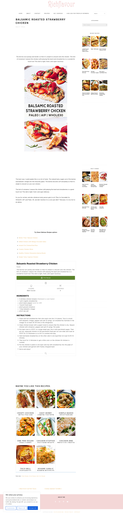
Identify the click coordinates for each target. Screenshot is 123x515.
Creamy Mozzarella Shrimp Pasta (94, 185)
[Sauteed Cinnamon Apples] (95, 64)
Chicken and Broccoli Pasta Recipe (94, 208)
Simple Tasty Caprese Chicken (28, 257)
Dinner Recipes (32, 476)
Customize (11, 508)
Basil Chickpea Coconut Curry (102, 49)
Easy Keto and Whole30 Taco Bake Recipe (102, 230)
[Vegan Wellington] (95, 41)
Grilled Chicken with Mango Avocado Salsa (32, 241)
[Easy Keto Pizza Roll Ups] (86, 64)
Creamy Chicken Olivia (26, 249)
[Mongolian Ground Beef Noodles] (103, 85)
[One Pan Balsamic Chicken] (95, 222)
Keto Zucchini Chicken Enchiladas (85, 185)
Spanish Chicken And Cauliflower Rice (86, 94)
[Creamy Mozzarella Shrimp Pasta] (95, 176)
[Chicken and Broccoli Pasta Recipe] (95, 199)
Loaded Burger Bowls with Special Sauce (85, 50)
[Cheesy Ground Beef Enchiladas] (95, 85)
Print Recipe (47, 278)
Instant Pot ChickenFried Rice (28, 245)
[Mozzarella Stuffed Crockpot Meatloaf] (86, 222)
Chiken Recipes (24, 476)
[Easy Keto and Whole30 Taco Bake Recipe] (103, 222)
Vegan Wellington (95, 49)
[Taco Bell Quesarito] (103, 199)
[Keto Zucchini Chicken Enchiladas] (86, 176)
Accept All (32, 508)
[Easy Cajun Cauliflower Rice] (103, 64)
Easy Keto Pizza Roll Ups (85, 72)
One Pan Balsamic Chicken (93, 230)
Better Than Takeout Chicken (28, 238)
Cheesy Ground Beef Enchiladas (94, 93)
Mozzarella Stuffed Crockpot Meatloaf (86, 230)
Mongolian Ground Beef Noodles (102, 94)
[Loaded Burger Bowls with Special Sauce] (86, 41)
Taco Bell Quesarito (101, 207)
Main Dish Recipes (41, 476)
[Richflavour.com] (61, 8)
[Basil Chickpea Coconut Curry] (103, 41)
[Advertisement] (46, 42)
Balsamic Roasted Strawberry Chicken (103, 185)
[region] (21, 502)
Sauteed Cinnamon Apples (95, 72)
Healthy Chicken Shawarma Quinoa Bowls (32, 253)
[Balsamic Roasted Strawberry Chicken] (103, 176)
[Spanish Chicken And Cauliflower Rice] (86, 85)
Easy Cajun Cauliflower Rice (103, 72)
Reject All (22, 508)
